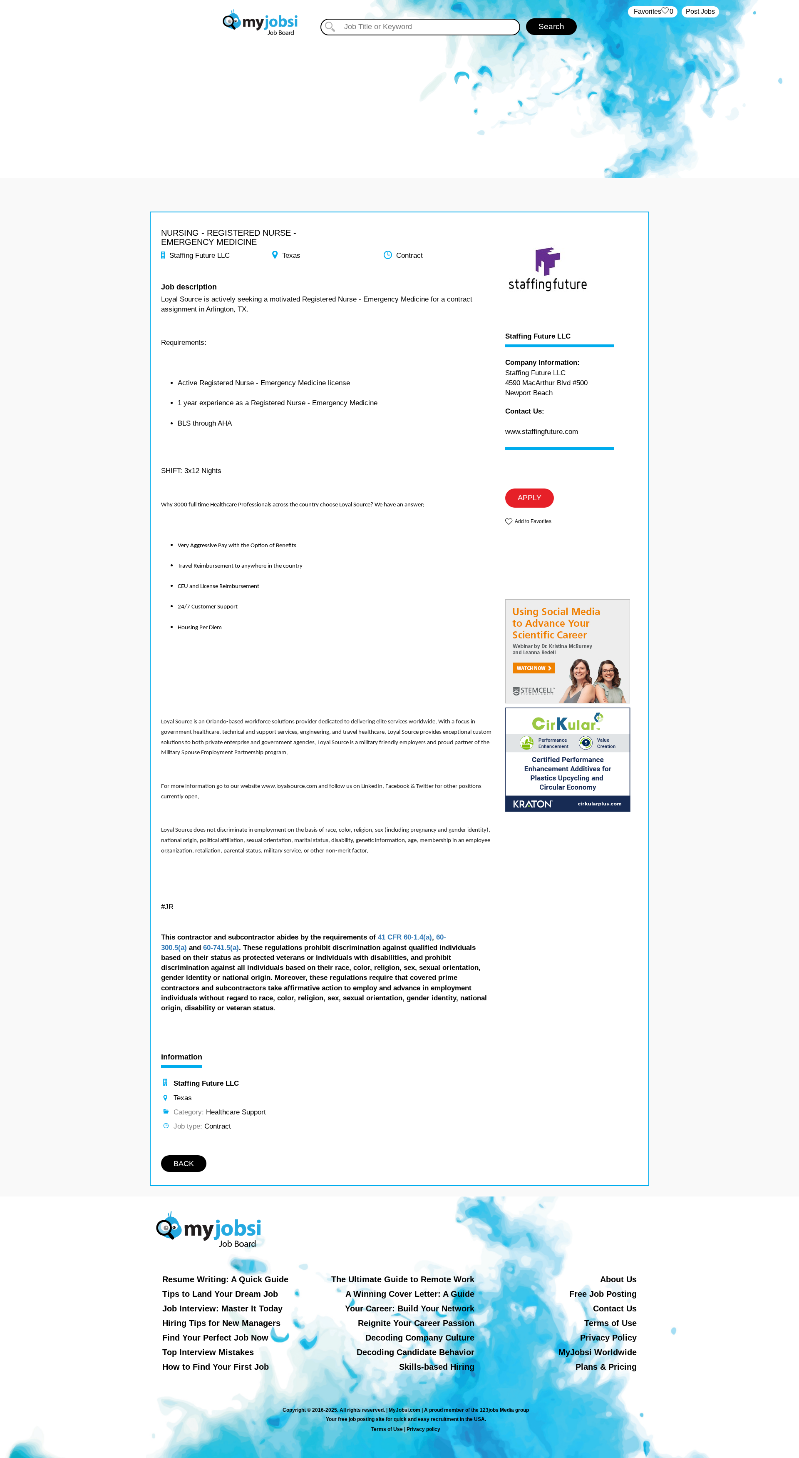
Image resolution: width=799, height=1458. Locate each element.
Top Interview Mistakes (208, 1352)
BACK (184, 1163)
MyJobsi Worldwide (597, 1352)
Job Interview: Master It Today (222, 1308)
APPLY (529, 497)
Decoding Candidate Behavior (415, 1352)
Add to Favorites (533, 521)
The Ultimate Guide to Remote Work (402, 1279)
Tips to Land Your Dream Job (220, 1293)
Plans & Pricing (606, 1366)
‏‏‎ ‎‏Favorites (652, 11)
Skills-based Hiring (436, 1366)
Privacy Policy (608, 1337)
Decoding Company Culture (419, 1337)
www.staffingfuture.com (541, 432)
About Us (618, 1279)
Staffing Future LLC (538, 336)
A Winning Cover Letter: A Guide (409, 1293)
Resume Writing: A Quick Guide (225, 1279)
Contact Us (615, 1308)
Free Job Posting (603, 1293)
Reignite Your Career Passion (416, 1323)
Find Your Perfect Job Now (215, 1337)
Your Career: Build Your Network (409, 1308)
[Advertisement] (399, 99)
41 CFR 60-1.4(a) (405, 937)
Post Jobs (700, 11)
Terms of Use (610, 1323)
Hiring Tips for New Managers (221, 1323)
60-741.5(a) (221, 948)
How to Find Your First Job (215, 1366)
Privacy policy (423, 1429)
